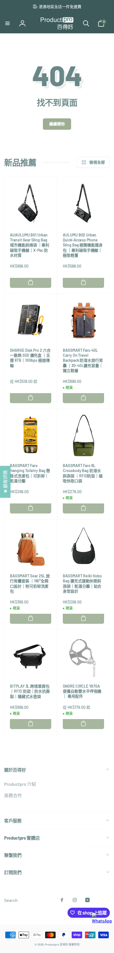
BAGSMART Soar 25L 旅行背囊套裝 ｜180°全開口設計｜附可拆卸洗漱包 (30, 583)
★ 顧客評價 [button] (5, 481)
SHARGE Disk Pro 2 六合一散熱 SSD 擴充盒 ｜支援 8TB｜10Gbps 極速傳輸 (30, 358)
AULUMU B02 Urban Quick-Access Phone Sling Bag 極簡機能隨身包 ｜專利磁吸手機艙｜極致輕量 (83, 245)
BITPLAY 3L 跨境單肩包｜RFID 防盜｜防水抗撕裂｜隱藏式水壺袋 (30, 691)
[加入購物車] (30, 282)
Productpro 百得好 (56, 944)
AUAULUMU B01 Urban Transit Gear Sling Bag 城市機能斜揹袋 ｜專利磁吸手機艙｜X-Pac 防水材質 (29, 245)
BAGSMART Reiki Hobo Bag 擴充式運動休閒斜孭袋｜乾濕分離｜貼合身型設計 (82, 583)
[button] (7, 23)
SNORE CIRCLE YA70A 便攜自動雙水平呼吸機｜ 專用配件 (82, 691)
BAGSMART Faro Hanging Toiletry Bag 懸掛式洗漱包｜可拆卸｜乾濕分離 (30, 473)
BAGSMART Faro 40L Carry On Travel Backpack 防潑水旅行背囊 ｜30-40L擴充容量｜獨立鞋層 (83, 360)
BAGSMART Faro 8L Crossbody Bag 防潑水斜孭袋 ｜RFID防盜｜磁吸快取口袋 (83, 473)
